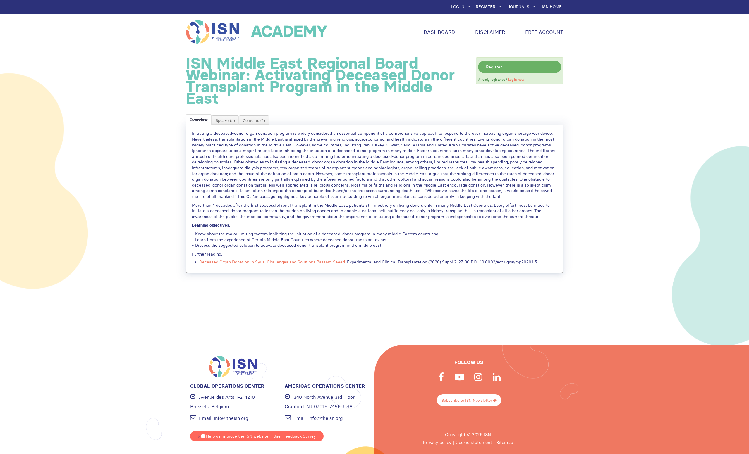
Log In (458, 6)
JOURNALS (519, 6)
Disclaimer (489, 32)
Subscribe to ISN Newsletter (467, 400)
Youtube (459, 377)
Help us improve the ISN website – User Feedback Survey (260, 436)
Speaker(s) (225, 120)
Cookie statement (474, 442)
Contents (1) (254, 120)
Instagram (478, 377)
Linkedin (496, 377)
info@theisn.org (231, 418)
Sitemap (504, 442)
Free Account (543, 32)
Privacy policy (437, 442)
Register (494, 67)
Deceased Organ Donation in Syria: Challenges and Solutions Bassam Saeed (272, 262)
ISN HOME (552, 6)
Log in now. (516, 79)
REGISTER (486, 6)
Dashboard (438, 32)
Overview (199, 119)
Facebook (441, 377)
